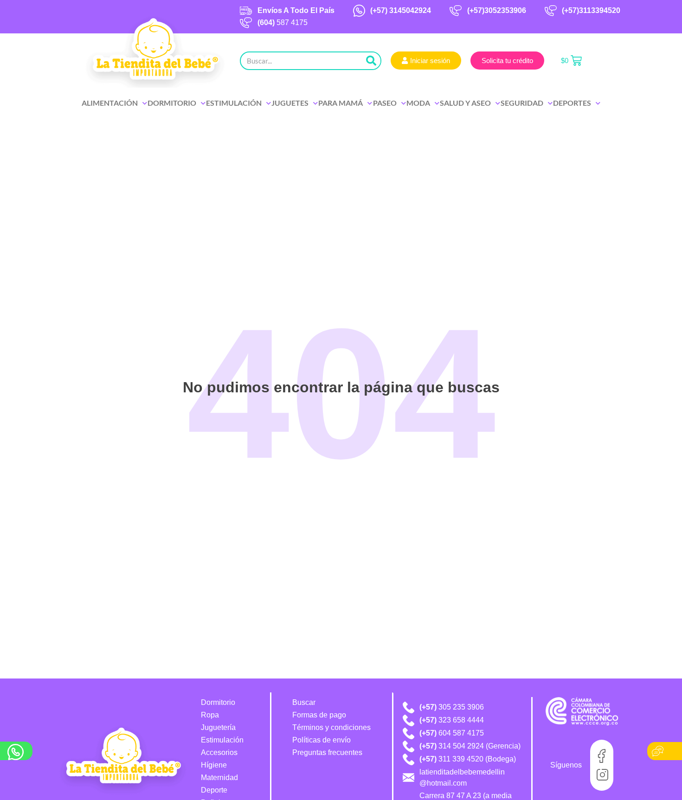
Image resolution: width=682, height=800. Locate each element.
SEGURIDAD (522, 102)
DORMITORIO (172, 102)
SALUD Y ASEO (465, 102)
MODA (418, 102)
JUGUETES (290, 102)
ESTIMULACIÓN (234, 102)
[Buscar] (371, 60)
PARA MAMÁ (340, 102)
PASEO (385, 102)
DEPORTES (572, 102)
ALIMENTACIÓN (110, 102)
